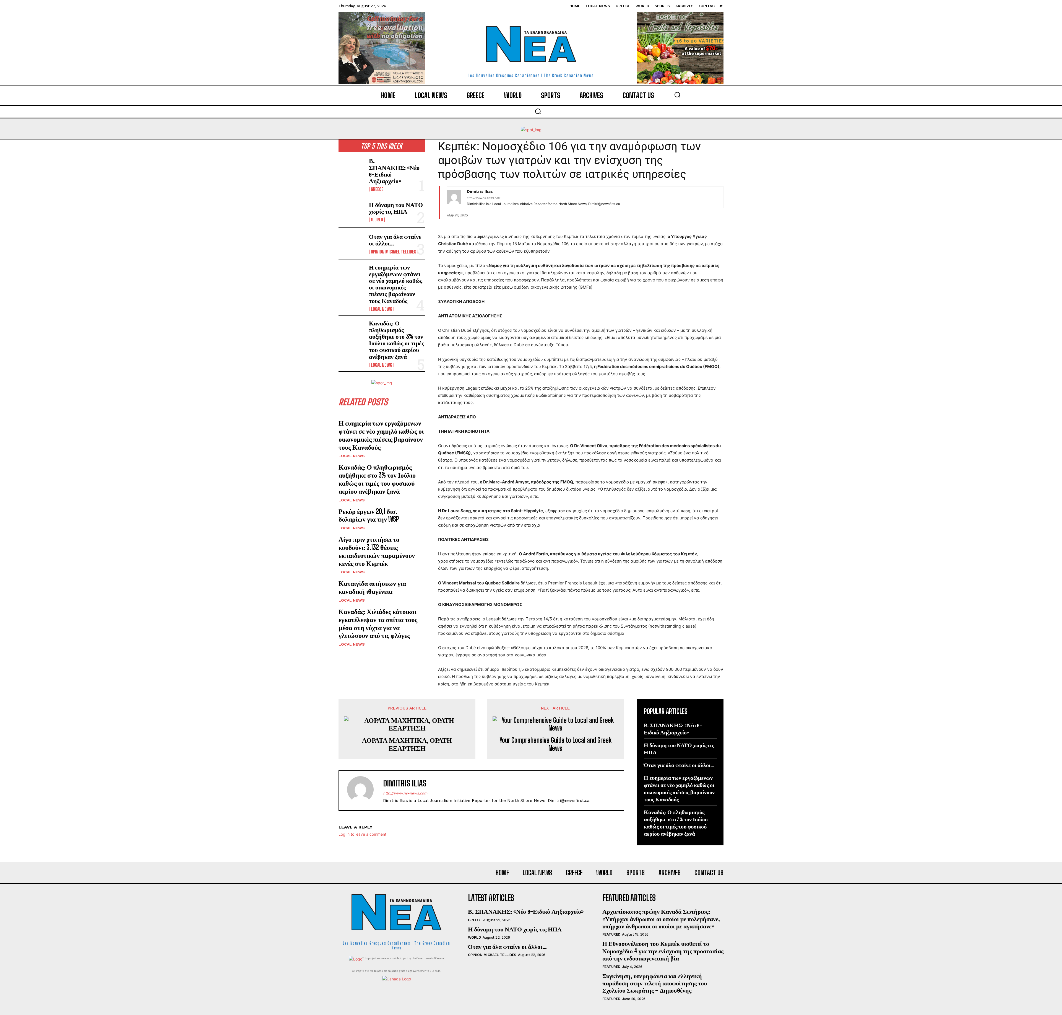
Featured (611, 934)
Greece (377, 189)
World (377, 220)
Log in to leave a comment (362, 834)
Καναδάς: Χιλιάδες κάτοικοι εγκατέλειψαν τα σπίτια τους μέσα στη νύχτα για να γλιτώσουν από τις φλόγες (378, 623)
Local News (381, 309)
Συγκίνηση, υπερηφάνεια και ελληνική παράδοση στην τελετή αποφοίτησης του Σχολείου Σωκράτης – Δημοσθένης (654, 983)
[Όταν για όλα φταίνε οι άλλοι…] (352, 243)
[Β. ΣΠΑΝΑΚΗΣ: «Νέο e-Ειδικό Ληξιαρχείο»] (352, 169)
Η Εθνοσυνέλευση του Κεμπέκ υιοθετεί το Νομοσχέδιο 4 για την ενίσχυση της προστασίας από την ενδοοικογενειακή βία (662, 951)
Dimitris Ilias (480, 191)
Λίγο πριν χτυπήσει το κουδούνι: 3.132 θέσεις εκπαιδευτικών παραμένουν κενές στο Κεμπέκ (377, 551)
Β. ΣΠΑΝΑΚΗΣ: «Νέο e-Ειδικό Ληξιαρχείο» (394, 171)
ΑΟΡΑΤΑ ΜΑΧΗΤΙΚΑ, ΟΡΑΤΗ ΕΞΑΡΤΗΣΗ (407, 744)
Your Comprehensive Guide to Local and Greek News (555, 744)
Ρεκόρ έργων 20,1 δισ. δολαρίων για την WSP (369, 515)
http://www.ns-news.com (484, 197)
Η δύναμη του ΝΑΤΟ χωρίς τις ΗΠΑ (396, 208)
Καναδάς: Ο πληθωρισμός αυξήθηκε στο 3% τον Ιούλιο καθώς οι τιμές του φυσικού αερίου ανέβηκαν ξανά (396, 339)
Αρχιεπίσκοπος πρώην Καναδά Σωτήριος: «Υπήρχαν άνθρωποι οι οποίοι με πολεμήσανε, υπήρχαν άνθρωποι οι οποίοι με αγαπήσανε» (661, 919)
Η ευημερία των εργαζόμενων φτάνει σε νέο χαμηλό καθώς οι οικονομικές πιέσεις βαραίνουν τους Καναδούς (395, 283)
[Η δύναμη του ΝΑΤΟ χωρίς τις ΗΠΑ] (352, 211)
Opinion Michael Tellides (393, 252)
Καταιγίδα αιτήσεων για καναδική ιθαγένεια (372, 587)
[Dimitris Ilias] (454, 197)
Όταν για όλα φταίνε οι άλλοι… (395, 240)
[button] (677, 94)
